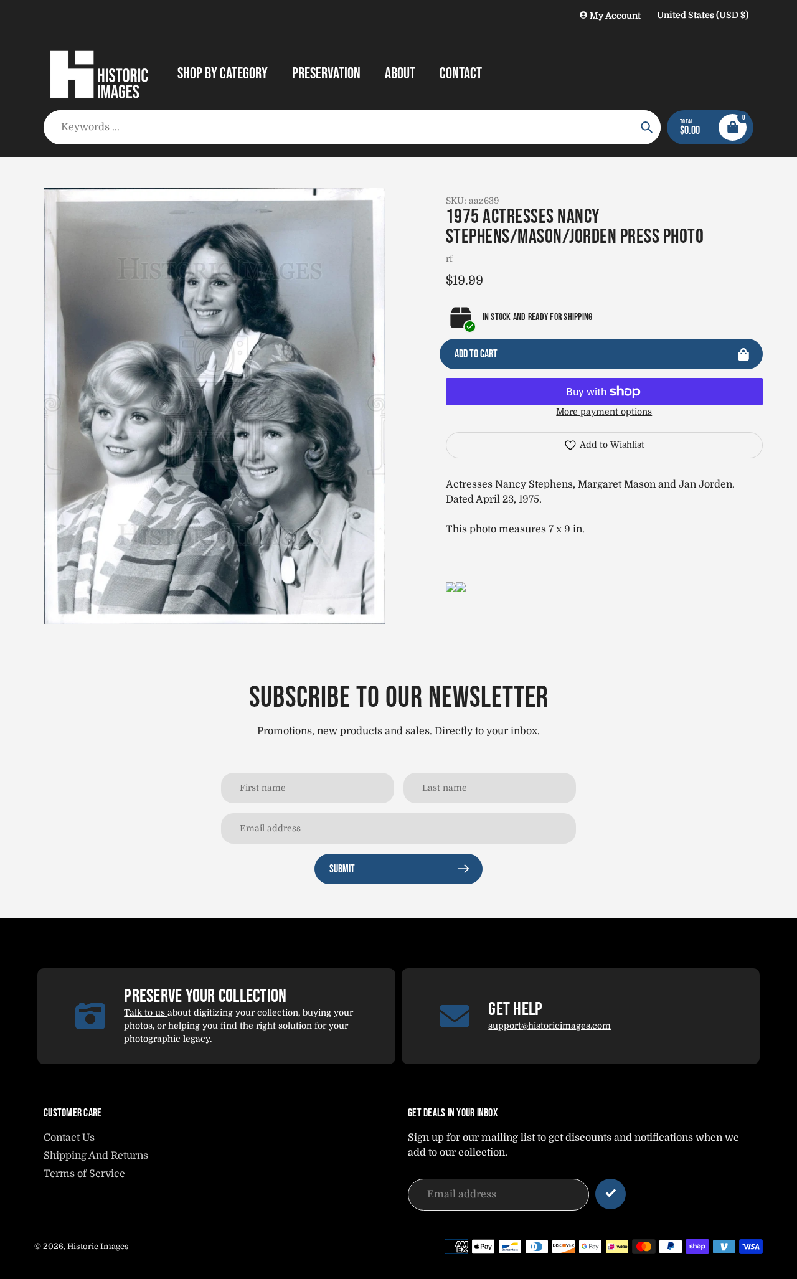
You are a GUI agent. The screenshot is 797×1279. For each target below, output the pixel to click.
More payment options (604, 412)
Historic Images (98, 1246)
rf (449, 258)
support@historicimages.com (549, 1026)
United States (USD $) (702, 15)
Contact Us (69, 1137)
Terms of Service (84, 1173)
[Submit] (610, 1194)
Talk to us (145, 1012)
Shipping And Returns (96, 1155)
